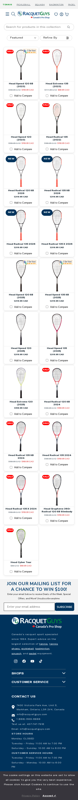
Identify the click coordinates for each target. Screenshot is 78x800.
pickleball (27, 649)
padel (33, 654)
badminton (42, 649)
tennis (43, 644)
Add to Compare (23, 95)
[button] (7, 19)
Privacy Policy (31, 796)
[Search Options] (70, 27)
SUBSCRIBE (64, 607)
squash (17, 654)
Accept (49, 796)
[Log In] (61, 13)
